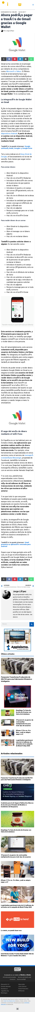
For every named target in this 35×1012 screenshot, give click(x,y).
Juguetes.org (5, 990)
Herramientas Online (9, 12)
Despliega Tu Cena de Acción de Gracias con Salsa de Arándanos (23, 712)
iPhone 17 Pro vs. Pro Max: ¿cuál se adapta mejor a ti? (23, 732)
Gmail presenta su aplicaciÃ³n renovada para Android (16, 544)
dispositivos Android (9, 133)
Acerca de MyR (21, 979)
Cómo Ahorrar (22, 986)
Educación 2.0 (5, 984)
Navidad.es (4, 988)
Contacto (12, 979)
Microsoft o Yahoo (13, 71)
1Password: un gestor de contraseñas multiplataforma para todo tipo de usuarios (24, 722)
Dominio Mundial (5, 986)
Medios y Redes (25, 975)
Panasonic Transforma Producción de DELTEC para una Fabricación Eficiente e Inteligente (16, 679)
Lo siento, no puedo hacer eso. (11, 930)
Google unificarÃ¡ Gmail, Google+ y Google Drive (16, 147)
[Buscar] (31, 624)
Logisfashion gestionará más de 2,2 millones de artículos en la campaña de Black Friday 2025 (24, 743)
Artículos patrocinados (9, 977)
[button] (17, 1008)
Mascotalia (21, 984)
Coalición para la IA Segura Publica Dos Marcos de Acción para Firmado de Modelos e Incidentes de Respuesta (17, 805)
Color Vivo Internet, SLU (9, 1001)
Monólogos (4, 993)
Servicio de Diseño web (24, 977)
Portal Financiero (23, 988)
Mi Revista (21, 990)
